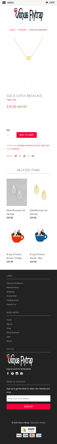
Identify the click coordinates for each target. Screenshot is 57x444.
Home (9, 320)
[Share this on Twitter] (15, 156)
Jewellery (21, 145)
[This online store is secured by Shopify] (28, 432)
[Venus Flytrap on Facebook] (8, 373)
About (9, 341)
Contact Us (11, 304)
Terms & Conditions (15, 283)
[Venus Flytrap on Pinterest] (12, 373)
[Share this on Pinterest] (24, 156)
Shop (9, 328)
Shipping (10, 292)
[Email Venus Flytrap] (21, 373)
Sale (8, 337)
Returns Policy (12, 287)
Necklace (15, 149)
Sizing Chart (12, 296)
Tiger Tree (11, 100)
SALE (37, 145)
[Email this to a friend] (32, 156)
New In (9, 324)
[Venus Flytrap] (28, 14)
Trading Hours (13, 300)
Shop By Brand (13, 332)
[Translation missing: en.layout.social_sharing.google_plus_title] (28, 156)
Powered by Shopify (37, 423)
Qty (8, 130)
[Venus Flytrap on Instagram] (17, 373)
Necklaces (30, 145)
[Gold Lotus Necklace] (28, 58)
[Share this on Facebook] (19, 156)
